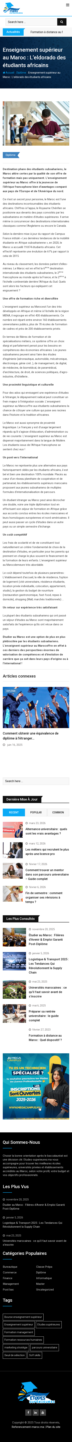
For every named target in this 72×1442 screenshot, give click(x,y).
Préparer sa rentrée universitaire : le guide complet (44, 1016)
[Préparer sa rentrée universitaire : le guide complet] (14, 1013)
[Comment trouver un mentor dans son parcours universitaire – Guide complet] (13, 871)
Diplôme (21, 72)
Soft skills (34, 1355)
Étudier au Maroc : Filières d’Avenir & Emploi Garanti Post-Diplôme (46, 939)
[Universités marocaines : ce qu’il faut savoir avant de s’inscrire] (14, 989)
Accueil (9, 72)
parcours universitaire (44, 1347)
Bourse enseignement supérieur (23, 1317)
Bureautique (10, 1266)
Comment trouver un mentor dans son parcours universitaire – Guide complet (47, 874)
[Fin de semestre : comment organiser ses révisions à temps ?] (13, 894)
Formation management (18, 1332)
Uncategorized (45, 1289)
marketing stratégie (16, 1347)
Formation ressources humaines (23, 1339)
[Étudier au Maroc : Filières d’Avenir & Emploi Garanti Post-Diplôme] (14, 937)
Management (11, 1284)
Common (58, 812)
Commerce (10, 1272)
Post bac (8, 1289)
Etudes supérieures (48, 1324)
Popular (36, 812)
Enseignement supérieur (18, 1324)
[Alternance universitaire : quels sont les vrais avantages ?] (13, 830)
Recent (14, 812)
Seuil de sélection (14, 1355)
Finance (7, 1278)
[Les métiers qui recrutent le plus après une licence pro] (13, 850)
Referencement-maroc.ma (28, 1427)
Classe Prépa (44, 1266)
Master (40, 1284)
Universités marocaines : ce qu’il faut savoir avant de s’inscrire (48, 992)
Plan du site (53, 1427)
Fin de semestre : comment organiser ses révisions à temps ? (43, 897)
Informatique (44, 1278)
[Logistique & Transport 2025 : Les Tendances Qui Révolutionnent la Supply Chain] (14, 961)
